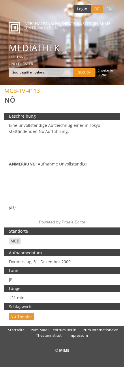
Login (82, 9)
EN (109, 9)
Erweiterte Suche (105, 72)
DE (96, 9)
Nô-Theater (21, 316)
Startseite (16, 329)
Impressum (78, 335)
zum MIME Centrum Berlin (53, 329)
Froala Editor (73, 222)
